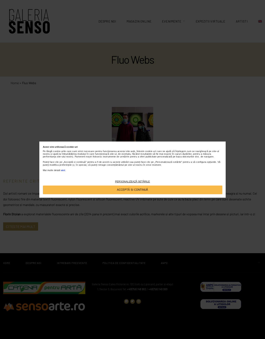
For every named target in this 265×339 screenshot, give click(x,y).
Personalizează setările (132, 181)
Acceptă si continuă (132, 189)
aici (63, 170)
